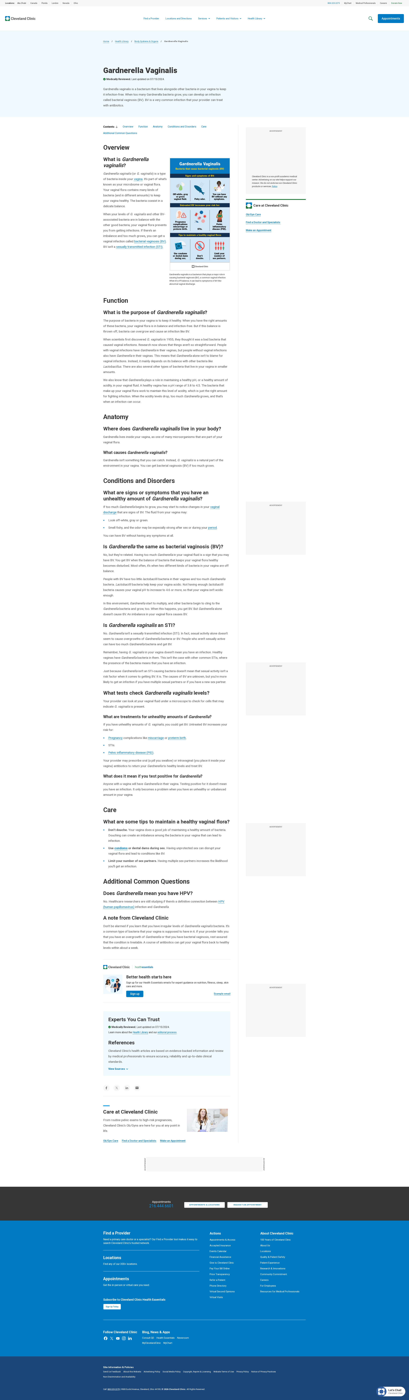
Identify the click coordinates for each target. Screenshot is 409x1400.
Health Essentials (166, 1337)
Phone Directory (218, 1285)
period (212, 527)
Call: (111, 1389)
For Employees (268, 1285)
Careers (383, 3)
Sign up (134, 993)
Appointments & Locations (204, 1205)
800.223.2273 (334, 3)
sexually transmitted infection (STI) (139, 247)
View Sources (116, 1068)
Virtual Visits (216, 1297)
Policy (274, 186)
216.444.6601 (161, 1206)
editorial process (167, 1032)
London (55, 3)
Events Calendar (218, 1251)
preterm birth (177, 738)
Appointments (391, 18)
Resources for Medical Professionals (279, 1291)
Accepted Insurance (220, 1245)
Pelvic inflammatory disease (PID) (130, 752)
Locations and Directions (179, 18)
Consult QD (148, 1337)
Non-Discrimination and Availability (119, 1377)
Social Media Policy (172, 1371)
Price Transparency (220, 1274)
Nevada (66, 3)
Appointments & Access (222, 1239)
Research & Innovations (272, 1268)
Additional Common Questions (120, 133)
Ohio (76, 3)
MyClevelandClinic (151, 1343)
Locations (265, 1251)
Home (106, 41)
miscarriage (156, 738)
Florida (44, 3)
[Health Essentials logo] (144, 967)
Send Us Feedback (112, 1371)
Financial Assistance (220, 1257)
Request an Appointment (248, 1205)
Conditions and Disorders (182, 126)
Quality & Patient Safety (272, 1257)
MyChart (347, 3)
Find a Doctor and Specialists (263, 222)
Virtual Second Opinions (222, 1291)
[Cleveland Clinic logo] (116, 967)
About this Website (132, 1371)
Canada (33, 3)
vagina (138, 179)
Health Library (122, 41)
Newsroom (183, 1337)
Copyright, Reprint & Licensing (197, 1371)
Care (203, 126)
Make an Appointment (258, 230)
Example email (222, 993)
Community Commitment (273, 1274)
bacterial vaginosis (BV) (150, 241)
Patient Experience (270, 1262)
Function (143, 126)
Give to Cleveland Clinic (222, 1262)
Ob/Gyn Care (253, 214)
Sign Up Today (112, 1307)
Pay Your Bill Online (220, 1268)
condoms (120, 848)
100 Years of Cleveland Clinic (275, 1239)
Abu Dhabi (21, 3)
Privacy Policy (242, 1371)
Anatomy (158, 126)
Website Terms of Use (223, 1371)
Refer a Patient (217, 1280)
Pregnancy (115, 738)
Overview (128, 126)
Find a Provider (151, 18)
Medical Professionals (366, 3)
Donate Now (396, 3)
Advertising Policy (152, 1371)
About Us (265, 1245)
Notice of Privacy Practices (263, 1371)
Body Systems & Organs (146, 41)
